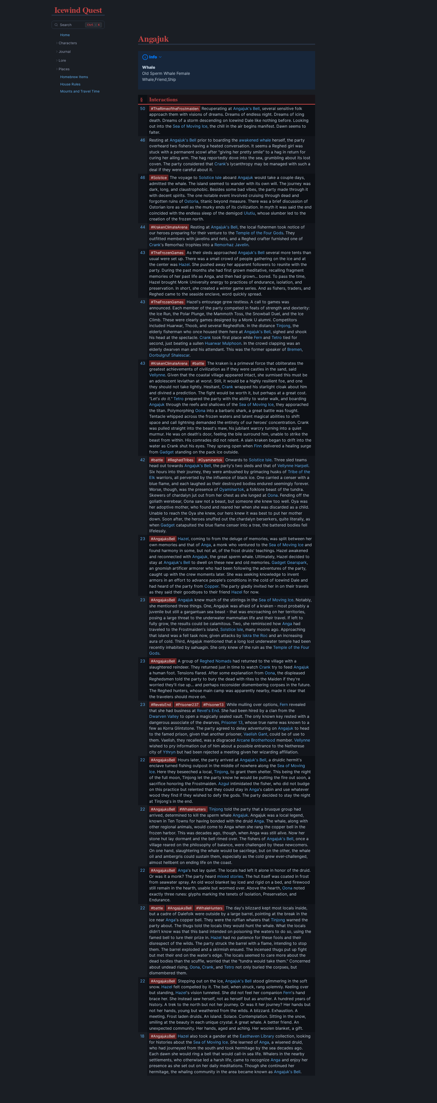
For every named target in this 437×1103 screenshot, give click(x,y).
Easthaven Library (257, 1036)
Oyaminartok (231, 489)
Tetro (277, 337)
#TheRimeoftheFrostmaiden (175, 108)
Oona (200, 410)
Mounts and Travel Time (80, 91)
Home (65, 35)
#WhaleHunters (193, 809)
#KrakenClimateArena (169, 227)
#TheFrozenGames (167, 252)
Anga (206, 544)
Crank (220, 163)
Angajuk (245, 177)
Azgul (223, 783)
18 (142, 1036)
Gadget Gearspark (289, 562)
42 (142, 459)
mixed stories (230, 876)
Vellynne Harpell (292, 465)
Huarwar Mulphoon (223, 343)
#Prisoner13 (213, 704)
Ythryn (169, 751)
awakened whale (255, 140)
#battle (198, 363)
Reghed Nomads (215, 660)
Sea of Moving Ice (190, 126)
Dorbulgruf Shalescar (169, 355)
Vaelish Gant (255, 734)
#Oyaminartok (210, 460)
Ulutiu (249, 213)
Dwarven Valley (164, 716)
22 (142, 759)
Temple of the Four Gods (259, 232)
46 (142, 140)
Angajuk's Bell (246, 108)
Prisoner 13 (232, 722)
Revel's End (208, 710)
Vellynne (157, 374)
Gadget (167, 451)
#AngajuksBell (163, 539)
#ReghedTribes (180, 460)
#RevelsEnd (161, 704)
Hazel (184, 264)
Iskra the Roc (255, 635)
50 (142, 108)
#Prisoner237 (187, 704)
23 (142, 538)
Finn (258, 445)
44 (142, 226)
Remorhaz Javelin (231, 244)
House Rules (70, 84)
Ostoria (191, 201)
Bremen (294, 349)
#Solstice (159, 177)
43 (142, 252)
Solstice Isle (210, 177)
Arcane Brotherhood (255, 740)
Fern (258, 337)
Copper (211, 586)
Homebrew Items (74, 77)
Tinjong (283, 325)
